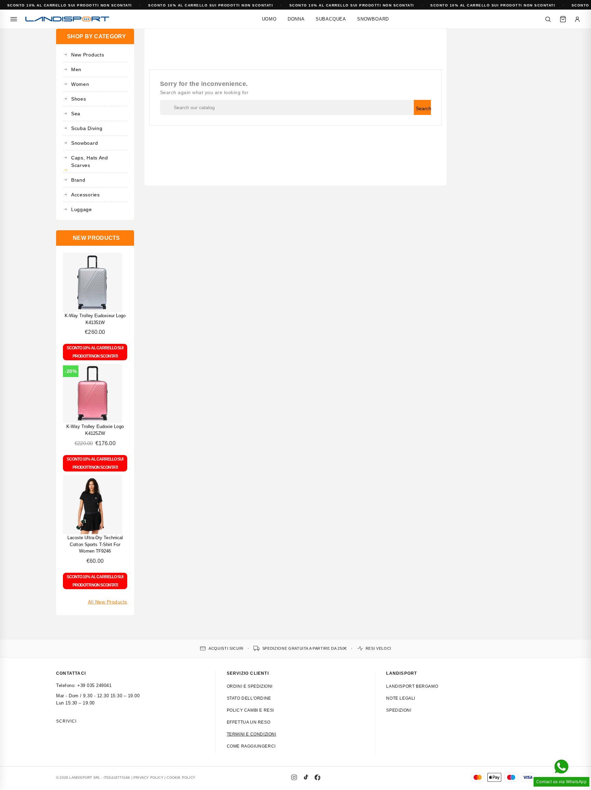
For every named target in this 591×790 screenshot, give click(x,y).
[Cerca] (548, 19)
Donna (296, 19)
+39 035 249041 (94, 685)
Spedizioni (398, 710)
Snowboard (373, 19)
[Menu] (14, 19)
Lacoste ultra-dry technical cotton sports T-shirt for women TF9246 (95, 544)
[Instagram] (294, 777)
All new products (107, 602)
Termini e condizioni (251, 734)
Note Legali (400, 698)
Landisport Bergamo (412, 686)
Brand (78, 180)
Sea (75, 113)
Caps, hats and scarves (89, 161)
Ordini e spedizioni (250, 686)
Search (423, 108)
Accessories (85, 194)
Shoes (78, 99)
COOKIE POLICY (181, 777)
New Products (87, 54)
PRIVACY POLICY (148, 777)
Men (76, 69)
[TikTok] (305, 777)
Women (80, 84)
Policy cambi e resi (250, 710)
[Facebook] (317, 777)
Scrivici (66, 721)
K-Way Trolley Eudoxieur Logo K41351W (95, 319)
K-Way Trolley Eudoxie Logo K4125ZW (95, 430)
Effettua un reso (249, 722)
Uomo (269, 19)
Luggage (81, 209)
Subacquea (331, 19)
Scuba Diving (86, 128)
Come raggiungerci (251, 746)
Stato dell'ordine (249, 698)
